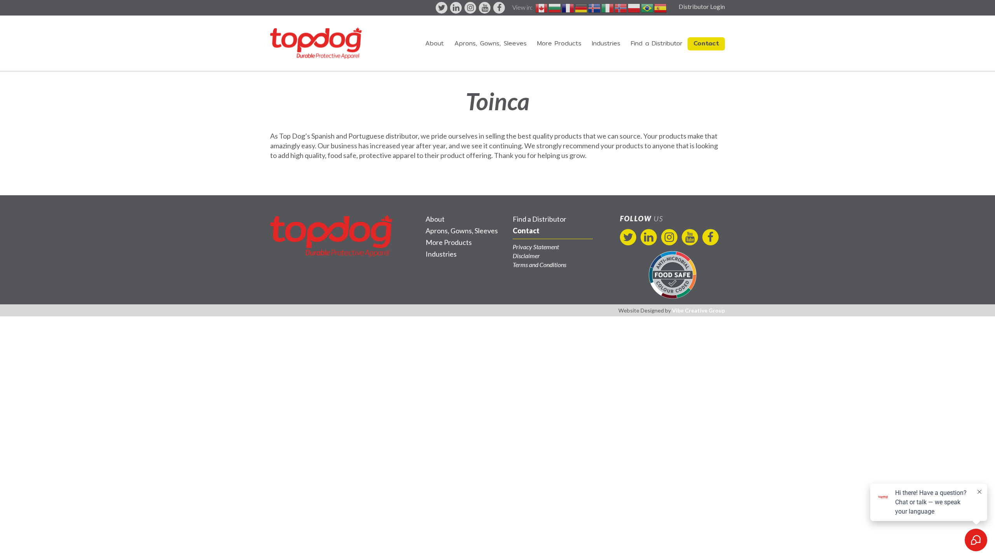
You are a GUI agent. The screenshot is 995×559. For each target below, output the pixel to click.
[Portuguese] (647, 7)
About (434, 43)
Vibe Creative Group (698, 310)
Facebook (499, 8)
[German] (581, 7)
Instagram (470, 8)
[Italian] (607, 7)
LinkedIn (456, 8)
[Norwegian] (621, 7)
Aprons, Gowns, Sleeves (490, 43)
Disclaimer (526, 255)
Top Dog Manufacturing (316, 43)
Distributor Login (702, 6)
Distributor (657, 43)
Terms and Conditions (539, 264)
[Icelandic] (594, 7)
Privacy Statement (536, 246)
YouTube (485, 8)
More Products (559, 43)
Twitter (441, 8)
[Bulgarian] (555, 7)
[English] (541, 7)
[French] (568, 7)
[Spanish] (660, 7)
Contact (706, 43)
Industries (606, 43)
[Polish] (634, 7)
